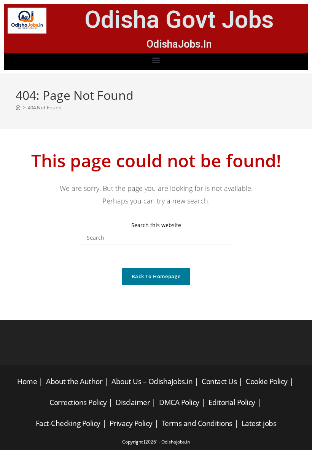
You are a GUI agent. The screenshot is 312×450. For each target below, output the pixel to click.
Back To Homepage (156, 276)
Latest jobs (259, 423)
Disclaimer (133, 402)
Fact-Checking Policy (68, 423)
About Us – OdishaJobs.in (152, 381)
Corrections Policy (78, 402)
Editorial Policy (232, 402)
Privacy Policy (131, 423)
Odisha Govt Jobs (179, 20)
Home (27, 381)
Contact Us (219, 381)
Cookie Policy (267, 381)
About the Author (74, 381)
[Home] (18, 107)
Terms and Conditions (197, 423)
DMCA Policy (179, 402)
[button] (156, 59)
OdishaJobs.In (179, 44)
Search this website (156, 225)
